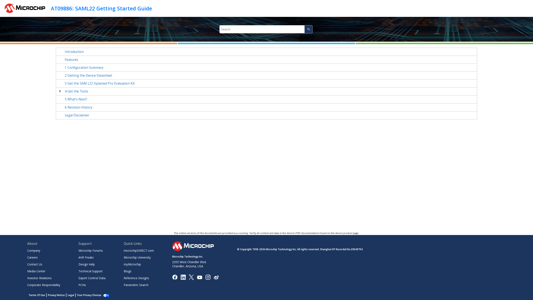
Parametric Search (136, 285)
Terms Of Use (37, 295)
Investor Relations (39, 278)
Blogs (127, 271)
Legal (71, 295)
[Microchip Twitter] (191, 277)
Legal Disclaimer (77, 115)
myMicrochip (132, 264)
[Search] (308, 29)
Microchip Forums (90, 250)
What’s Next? (76, 99)
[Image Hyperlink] (199, 277)
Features (71, 60)
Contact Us (34, 264)
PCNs (82, 285)
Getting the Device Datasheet (88, 75)
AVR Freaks (86, 257)
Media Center (36, 271)
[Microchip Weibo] (216, 277)
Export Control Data (92, 278)
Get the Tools (76, 91)
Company (33, 250)
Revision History (78, 107)
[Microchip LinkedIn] (183, 277)
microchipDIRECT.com (139, 250)
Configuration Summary (84, 67)
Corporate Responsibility (43, 285)
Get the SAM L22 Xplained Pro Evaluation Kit (100, 83)
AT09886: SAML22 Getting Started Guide (101, 8)
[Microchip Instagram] (207, 277)
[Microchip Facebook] (174, 277)
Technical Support (90, 271)
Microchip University (137, 257)
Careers (32, 257)
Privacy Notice (56, 295)
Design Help (86, 264)
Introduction (74, 52)
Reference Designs (136, 278)
